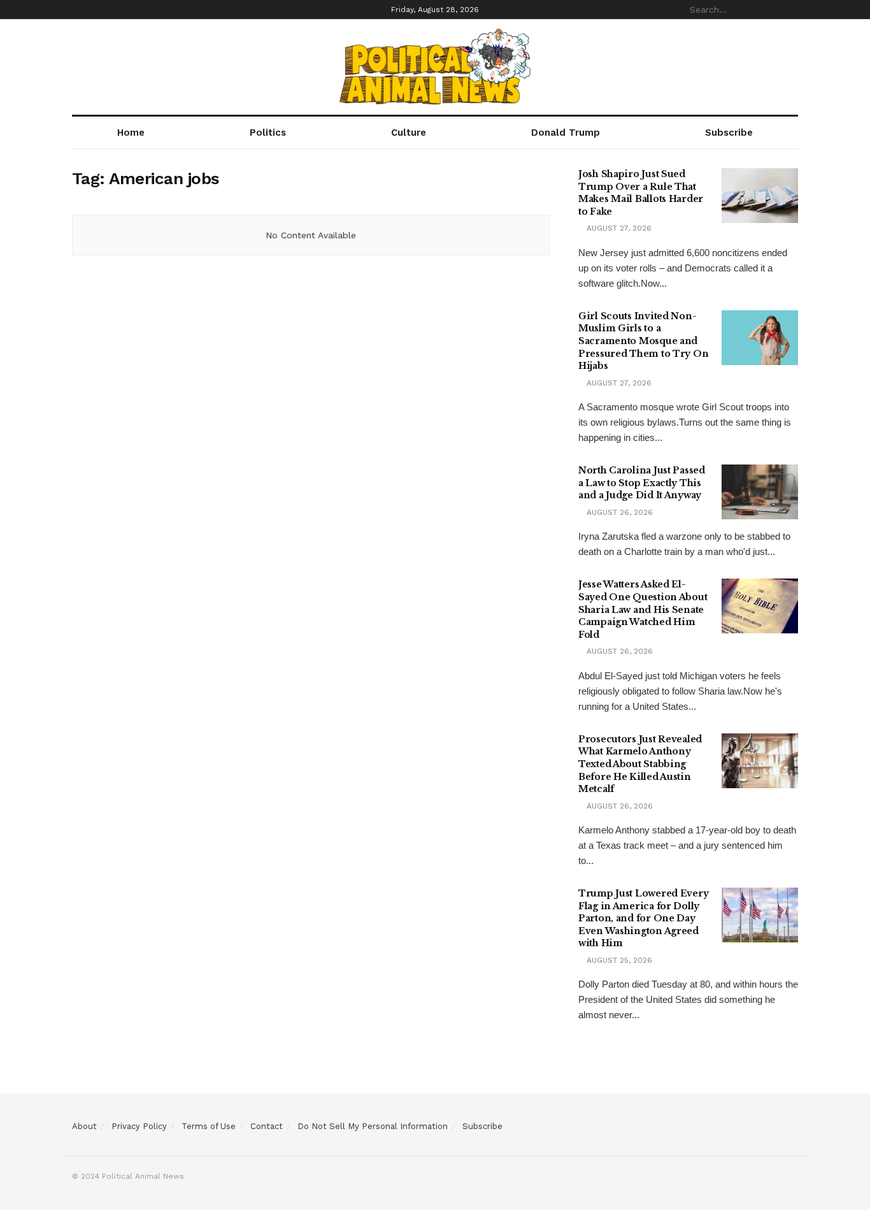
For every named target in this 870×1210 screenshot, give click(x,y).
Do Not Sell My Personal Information (372, 1126)
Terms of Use (209, 1126)
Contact (266, 1126)
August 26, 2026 (618, 512)
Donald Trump (565, 132)
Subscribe (729, 132)
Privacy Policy (139, 1126)
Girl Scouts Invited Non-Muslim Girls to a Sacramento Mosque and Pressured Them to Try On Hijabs (643, 340)
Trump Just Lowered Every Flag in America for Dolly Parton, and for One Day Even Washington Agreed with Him (643, 918)
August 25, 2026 (618, 960)
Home (131, 132)
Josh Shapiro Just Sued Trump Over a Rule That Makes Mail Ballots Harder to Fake (640, 192)
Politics (268, 132)
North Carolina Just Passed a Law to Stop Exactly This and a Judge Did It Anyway (641, 483)
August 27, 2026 (618, 228)
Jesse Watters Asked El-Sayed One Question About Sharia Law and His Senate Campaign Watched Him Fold (642, 609)
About (84, 1126)
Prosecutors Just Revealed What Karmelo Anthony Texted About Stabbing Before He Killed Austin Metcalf (640, 764)
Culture (408, 132)
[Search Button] (791, 9)
